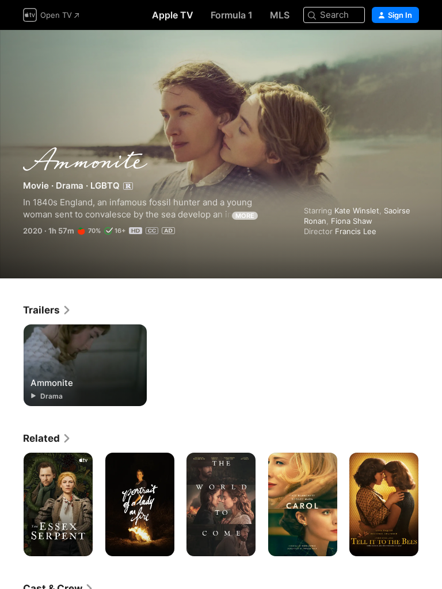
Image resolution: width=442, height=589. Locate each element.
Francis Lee (355, 231)
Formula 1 (232, 15)
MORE (244, 216)
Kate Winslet (356, 210)
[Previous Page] (11, 504)
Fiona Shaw (351, 220)
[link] (47, 310)
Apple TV (172, 15)
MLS (279, 15)
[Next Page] (430, 504)
